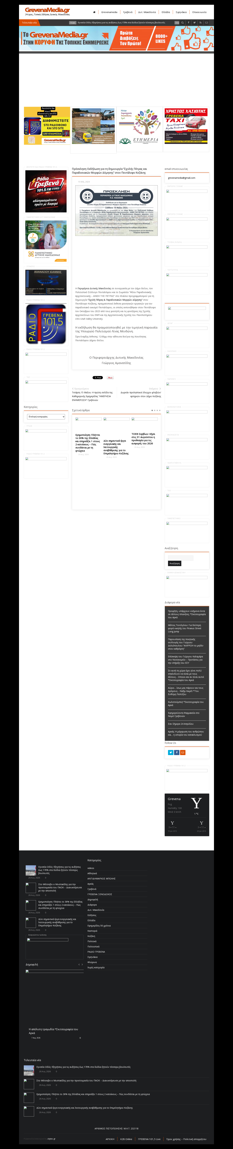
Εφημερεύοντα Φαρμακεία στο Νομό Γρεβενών (183, 714)
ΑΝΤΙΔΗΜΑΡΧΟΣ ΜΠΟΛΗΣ (101, 878)
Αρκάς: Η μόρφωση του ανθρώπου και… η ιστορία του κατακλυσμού (186, 733)
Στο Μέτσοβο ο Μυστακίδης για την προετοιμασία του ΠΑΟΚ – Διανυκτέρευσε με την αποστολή (60, 887)
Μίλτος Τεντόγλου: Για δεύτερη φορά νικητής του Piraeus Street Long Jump (184, 628)
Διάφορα (92, 904)
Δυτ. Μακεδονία (147, 12)
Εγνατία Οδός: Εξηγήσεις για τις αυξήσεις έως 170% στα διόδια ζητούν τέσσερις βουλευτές (59, 870)
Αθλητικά (92, 873)
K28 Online (126, 1139)
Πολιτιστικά (93, 946)
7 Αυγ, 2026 (35, 1038)
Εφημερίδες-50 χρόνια (99, 925)
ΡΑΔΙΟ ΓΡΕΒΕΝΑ (96, 951)
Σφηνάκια (181, 12)
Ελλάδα (166, 12)
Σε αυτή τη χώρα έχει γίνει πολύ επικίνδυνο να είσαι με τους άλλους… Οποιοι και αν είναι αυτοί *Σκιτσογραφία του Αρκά (186, 675)
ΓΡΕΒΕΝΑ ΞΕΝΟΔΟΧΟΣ (99, 894)
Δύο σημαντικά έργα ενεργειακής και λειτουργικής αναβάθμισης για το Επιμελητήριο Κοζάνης (116, 447)
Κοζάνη (91, 936)
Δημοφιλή (92, 899)
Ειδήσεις (91, 915)
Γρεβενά (127, 12)
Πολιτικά (91, 941)
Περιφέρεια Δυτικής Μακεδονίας (94, 288)
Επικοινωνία (199, 12)
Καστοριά (92, 930)
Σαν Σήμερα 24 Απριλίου (181, 723)
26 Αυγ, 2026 (83, 454)
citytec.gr (51, 1138)
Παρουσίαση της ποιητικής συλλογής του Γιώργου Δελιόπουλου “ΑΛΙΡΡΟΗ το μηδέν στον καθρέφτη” (185, 644)
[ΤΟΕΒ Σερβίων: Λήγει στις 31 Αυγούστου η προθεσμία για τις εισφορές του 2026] (145, 423)
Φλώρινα (92, 962)
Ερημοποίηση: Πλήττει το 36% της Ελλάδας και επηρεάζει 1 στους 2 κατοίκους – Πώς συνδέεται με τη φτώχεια (87, 442)
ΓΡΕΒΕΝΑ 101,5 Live (149, 1139)
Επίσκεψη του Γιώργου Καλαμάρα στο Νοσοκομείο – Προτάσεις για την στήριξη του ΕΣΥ (185, 659)
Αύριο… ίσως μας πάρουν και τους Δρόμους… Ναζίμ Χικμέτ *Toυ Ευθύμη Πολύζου (185, 691)
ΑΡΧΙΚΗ (110, 1139)
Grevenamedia (109, 12)
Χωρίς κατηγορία (95, 967)
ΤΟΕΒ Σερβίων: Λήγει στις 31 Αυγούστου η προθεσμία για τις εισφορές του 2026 (143, 438)
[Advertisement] (116, 84)
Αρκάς (90, 883)
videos (90, 868)
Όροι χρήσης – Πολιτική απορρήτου (186, 1139)
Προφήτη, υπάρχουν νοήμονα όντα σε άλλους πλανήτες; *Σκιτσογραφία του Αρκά (187, 614)
